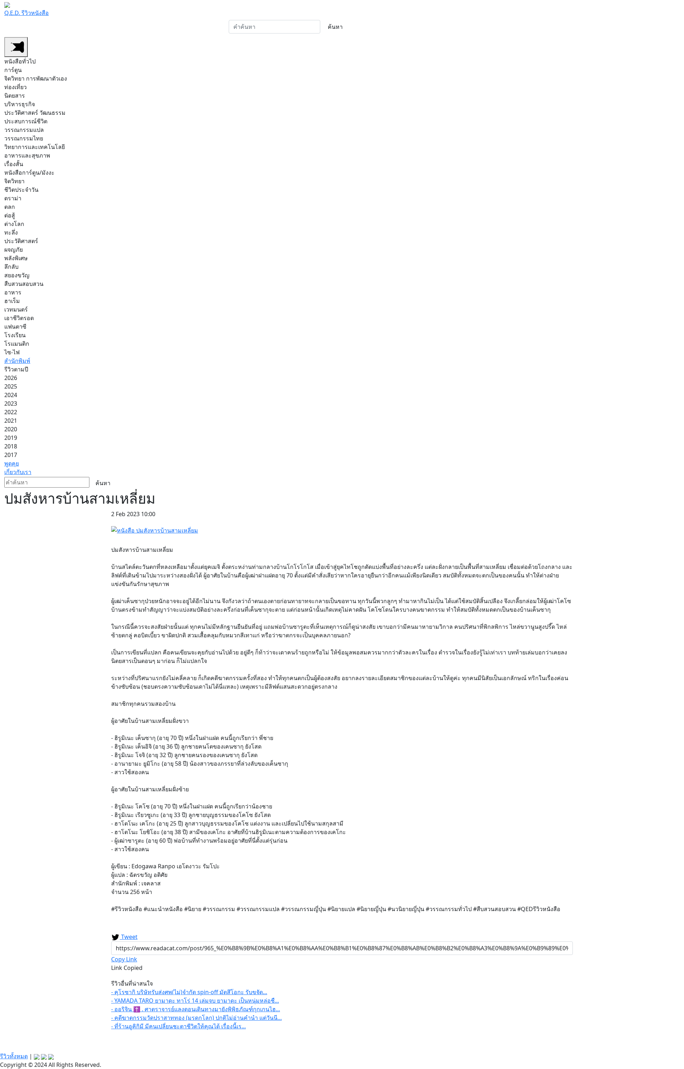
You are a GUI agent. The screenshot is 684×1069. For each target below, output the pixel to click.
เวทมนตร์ (16, 309)
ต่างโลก (14, 224)
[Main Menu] (16, 47)
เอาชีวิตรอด (19, 318)
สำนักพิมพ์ (125, 27)
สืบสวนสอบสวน (23, 284)
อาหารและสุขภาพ (27, 155)
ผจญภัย (13, 249)
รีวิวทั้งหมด (14, 1056)
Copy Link (124, 959)
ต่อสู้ (9, 215)
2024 (10, 395)
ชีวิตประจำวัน (21, 190)
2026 (10, 378)
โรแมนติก (16, 344)
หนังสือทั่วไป (23, 27)
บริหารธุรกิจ (19, 104)
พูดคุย (185, 27)
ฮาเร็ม (12, 301)
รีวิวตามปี (156, 27)
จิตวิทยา (14, 181)
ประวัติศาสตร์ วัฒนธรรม (35, 113)
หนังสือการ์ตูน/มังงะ (76, 27)
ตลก (9, 207)
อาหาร (12, 292)
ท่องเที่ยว (15, 87)
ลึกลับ (11, 267)
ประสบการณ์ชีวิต (25, 121)
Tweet (129, 937)
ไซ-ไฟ (12, 352)
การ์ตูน (13, 70)
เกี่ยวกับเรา (212, 27)
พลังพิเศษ (16, 258)
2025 (10, 386)
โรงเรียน (15, 335)
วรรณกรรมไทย (23, 138)
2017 (10, 455)
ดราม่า (12, 198)
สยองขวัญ (17, 275)
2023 (10, 403)
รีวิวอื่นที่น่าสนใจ (132, 983)
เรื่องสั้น (13, 164)
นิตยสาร (14, 95)
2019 (10, 438)
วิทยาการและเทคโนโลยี (34, 147)
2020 (10, 429)
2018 (10, 446)
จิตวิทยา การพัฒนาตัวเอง (35, 78)
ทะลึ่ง (11, 232)
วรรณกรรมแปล (24, 130)
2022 (10, 412)
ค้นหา (335, 27)
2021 (10, 421)
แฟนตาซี (15, 326)
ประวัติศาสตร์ (21, 241)
